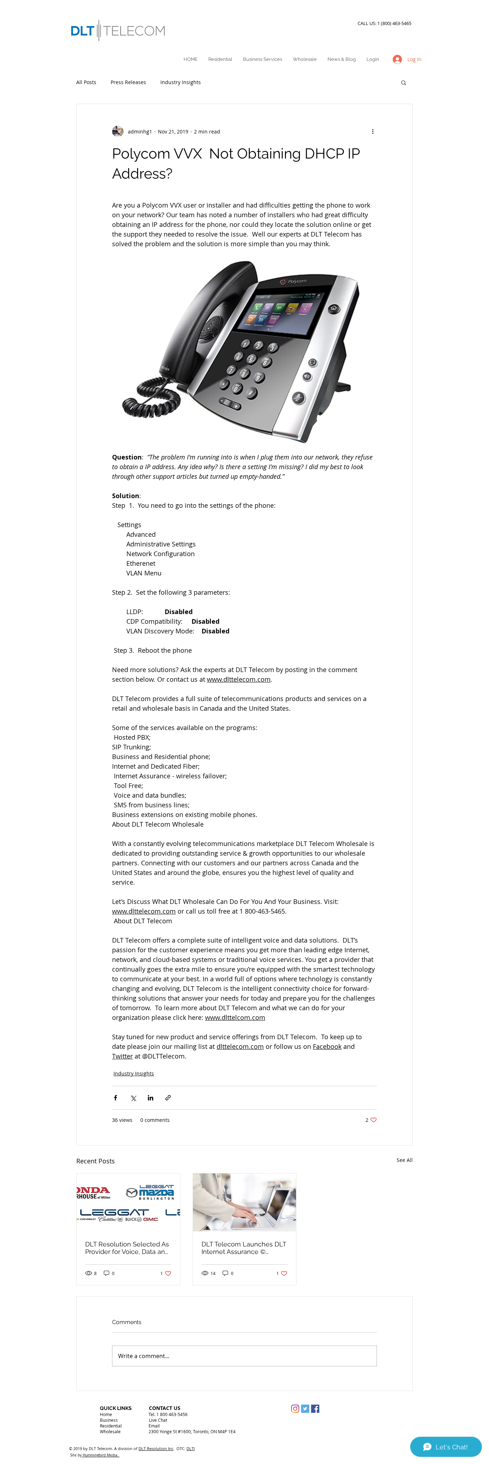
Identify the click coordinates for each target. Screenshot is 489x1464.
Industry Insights (180, 82)
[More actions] (372, 131)
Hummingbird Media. (101, 1455)
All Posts (86, 82)
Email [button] (154, 1426)
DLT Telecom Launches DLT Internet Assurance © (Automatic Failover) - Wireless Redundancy (244, 1247)
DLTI (191, 1448)
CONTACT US (164, 1408)
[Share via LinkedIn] (150, 1097)
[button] (403, 82)
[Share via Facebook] (115, 1097)
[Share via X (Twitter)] (133, 1097)
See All (405, 1160)
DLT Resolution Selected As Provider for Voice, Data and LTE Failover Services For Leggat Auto (127, 1247)
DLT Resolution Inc (156, 1448)
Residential (111, 1426)
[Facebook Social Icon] (315, 1409)
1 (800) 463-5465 (395, 23)
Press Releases (128, 82)
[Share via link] (168, 1097)
